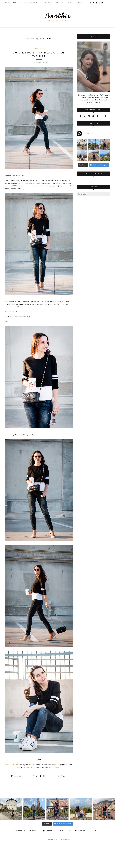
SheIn (39, 183)
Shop (70, 3)
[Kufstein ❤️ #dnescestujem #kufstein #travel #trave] (82, 144)
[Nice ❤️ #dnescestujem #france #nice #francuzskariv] (105, 144)
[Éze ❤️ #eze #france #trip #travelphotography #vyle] (82, 155)
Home (7, 3)
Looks (16, 3)
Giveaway (60, 3)
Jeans (35, 49)
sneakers (58, 767)
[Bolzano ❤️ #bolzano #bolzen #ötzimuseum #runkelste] (93, 144)
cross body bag (27, 767)
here (32, 765)
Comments (16, 776)
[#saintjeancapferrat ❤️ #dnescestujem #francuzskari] (105, 155)
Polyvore (45, 3)
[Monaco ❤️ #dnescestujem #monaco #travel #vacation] (93, 155)
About (79, 3)
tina (63, 776)
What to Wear (31, 3)
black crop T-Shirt (26, 183)
